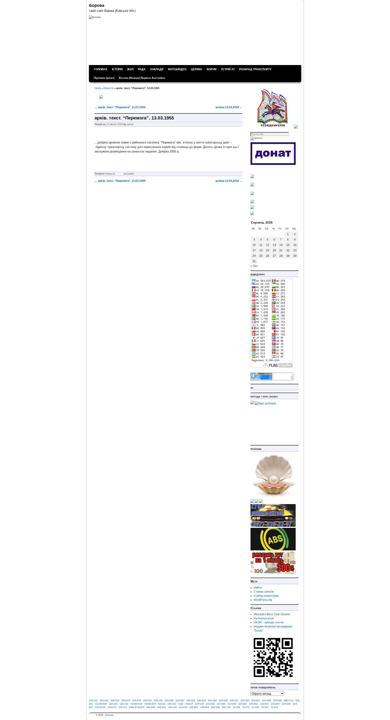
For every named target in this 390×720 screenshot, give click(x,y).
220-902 (275, 704)
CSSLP (189, 704)
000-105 (226, 707)
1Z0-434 (113, 704)
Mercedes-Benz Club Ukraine (272, 614)
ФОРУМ (211, 69)
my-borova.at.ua (264, 618)
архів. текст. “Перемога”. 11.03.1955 (120, 107)
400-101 (104, 700)
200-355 (245, 700)
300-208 (169, 700)
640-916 (201, 700)
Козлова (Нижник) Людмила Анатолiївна (142, 77)
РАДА (142, 69)
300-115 (122, 707)
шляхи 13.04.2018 (229, 107)
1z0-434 (183, 707)
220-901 (264, 704)
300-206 (136, 700)
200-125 (199, 704)
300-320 (115, 700)
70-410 (274, 707)
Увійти (258, 587)
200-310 (147, 700)
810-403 (180, 700)
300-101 (93, 700)
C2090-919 (136, 704)
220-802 (253, 704)
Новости (108, 88)
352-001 (255, 700)
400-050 (190, 700)
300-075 (112, 707)
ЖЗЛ (130, 69)
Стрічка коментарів (266, 595)
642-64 (161, 704)
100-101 (171, 704)
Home (98, 88)
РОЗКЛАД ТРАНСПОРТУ (255, 69)
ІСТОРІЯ (117, 69)
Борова (96, 5)
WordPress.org (263, 599)
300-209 (223, 700)
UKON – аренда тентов (268, 622)
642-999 (266, 700)
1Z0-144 (172, 707)
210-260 (232, 704)
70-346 (255, 707)
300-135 (158, 700)
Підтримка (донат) (104, 77)
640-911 (161, 707)
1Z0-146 (124, 704)
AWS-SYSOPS (136, 707)
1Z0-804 (204, 707)
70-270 (246, 707)
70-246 (236, 707)
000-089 (215, 707)
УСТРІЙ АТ (228, 69)
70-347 (265, 707)
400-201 (234, 700)
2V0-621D (100, 707)
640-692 (150, 707)
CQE (180, 704)
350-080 (277, 700)
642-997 (212, 700)
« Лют (254, 266)
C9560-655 (150, 704)
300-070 (125, 700)
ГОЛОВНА (100, 69)
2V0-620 (286, 704)
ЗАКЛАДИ (156, 69)
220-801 (242, 704)
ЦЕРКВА (196, 69)
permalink (129, 173)
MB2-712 (288, 700)
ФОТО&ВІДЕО (177, 69)
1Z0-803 (193, 707)
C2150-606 (101, 704)
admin (130, 124)
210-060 (210, 704)
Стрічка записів (264, 591)
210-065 (221, 704)
